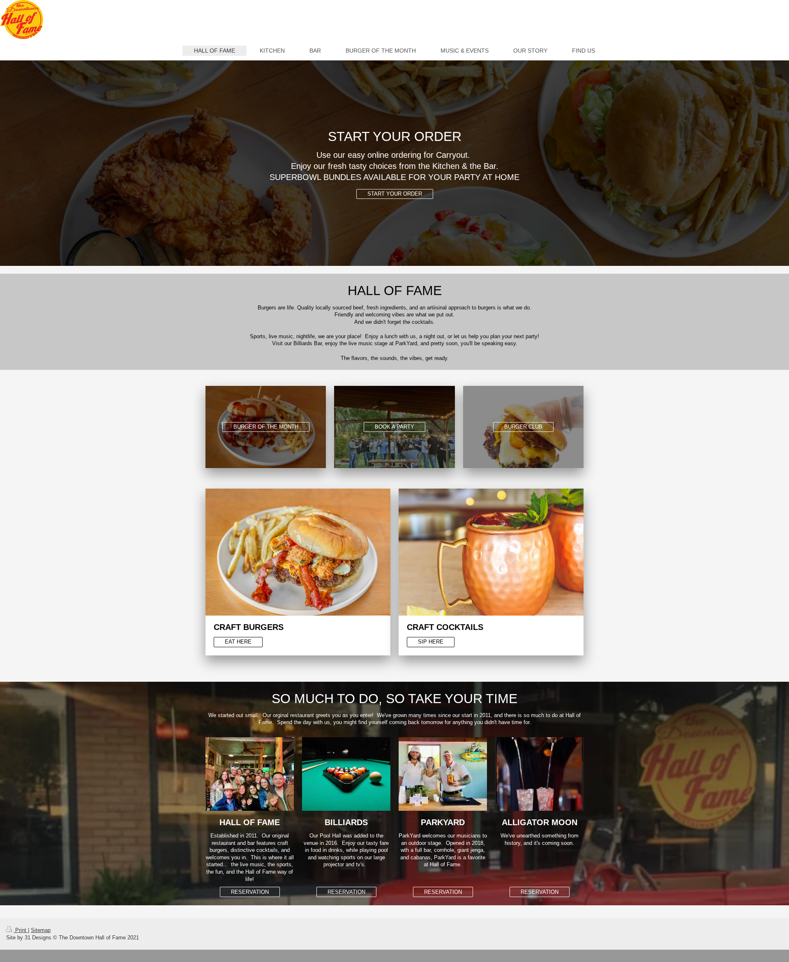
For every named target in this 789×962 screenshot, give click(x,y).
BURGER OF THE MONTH (265, 427)
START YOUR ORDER (394, 194)
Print (21, 930)
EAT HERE (238, 642)
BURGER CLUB (523, 427)
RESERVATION (250, 892)
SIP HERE (430, 642)
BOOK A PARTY (394, 427)
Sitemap (41, 930)
